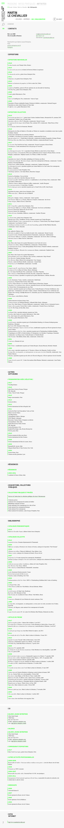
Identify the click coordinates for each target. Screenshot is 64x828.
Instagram (10, 47)
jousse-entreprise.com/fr (14, 45)
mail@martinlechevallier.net (43, 34)
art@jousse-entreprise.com (19, 721)
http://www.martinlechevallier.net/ (16, 822)
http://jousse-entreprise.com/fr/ (18, 723)
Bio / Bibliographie (38, 19)
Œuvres (19, 19)
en (3, 28)
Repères (27, 19)
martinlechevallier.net (48, 37)
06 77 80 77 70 (40, 36)
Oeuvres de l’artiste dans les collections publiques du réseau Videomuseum (26, 496)
